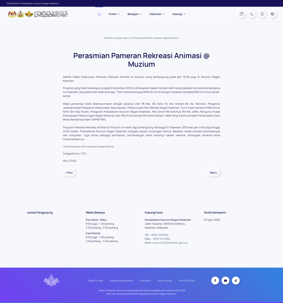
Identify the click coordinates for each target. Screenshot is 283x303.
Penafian (145, 280)
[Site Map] (272, 14)
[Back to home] (39, 14)
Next (213, 172)
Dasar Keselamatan (121, 280)
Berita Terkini (171, 37)
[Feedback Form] (262, 14)
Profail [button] (112, 14)
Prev (70, 172)
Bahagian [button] (133, 14)
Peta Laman (165, 280)
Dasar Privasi (95, 280)
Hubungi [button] (177, 14)
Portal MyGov (187, 280)
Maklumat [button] (155, 14)
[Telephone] (252, 14)
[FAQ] (241, 14)
